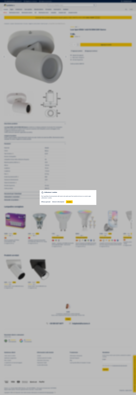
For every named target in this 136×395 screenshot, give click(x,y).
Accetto (69, 202)
